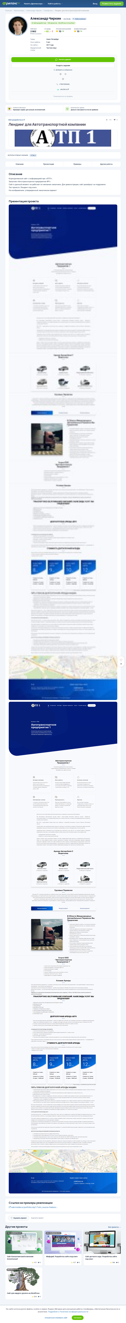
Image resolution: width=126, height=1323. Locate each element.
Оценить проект (19, 1218)
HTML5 (33, 155)
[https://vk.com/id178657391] (63, 79)
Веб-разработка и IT (16, 120)
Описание (20, 164)
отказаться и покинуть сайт (56, 1318)
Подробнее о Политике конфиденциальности (68, 1312)
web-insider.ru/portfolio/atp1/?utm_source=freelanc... (34, 1207)
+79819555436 (64, 84)
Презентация (48, 164)
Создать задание (63, 65)
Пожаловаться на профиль (63, 96)
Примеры (77, 164)
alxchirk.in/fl (64, 89)
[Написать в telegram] (60, 74)
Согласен (77, 1318)
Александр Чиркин (45, 18)
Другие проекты (16, 1227)
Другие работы (106, 164)
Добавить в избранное (63, 70)
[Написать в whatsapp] (65, 74)
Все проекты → (114, 1227)
